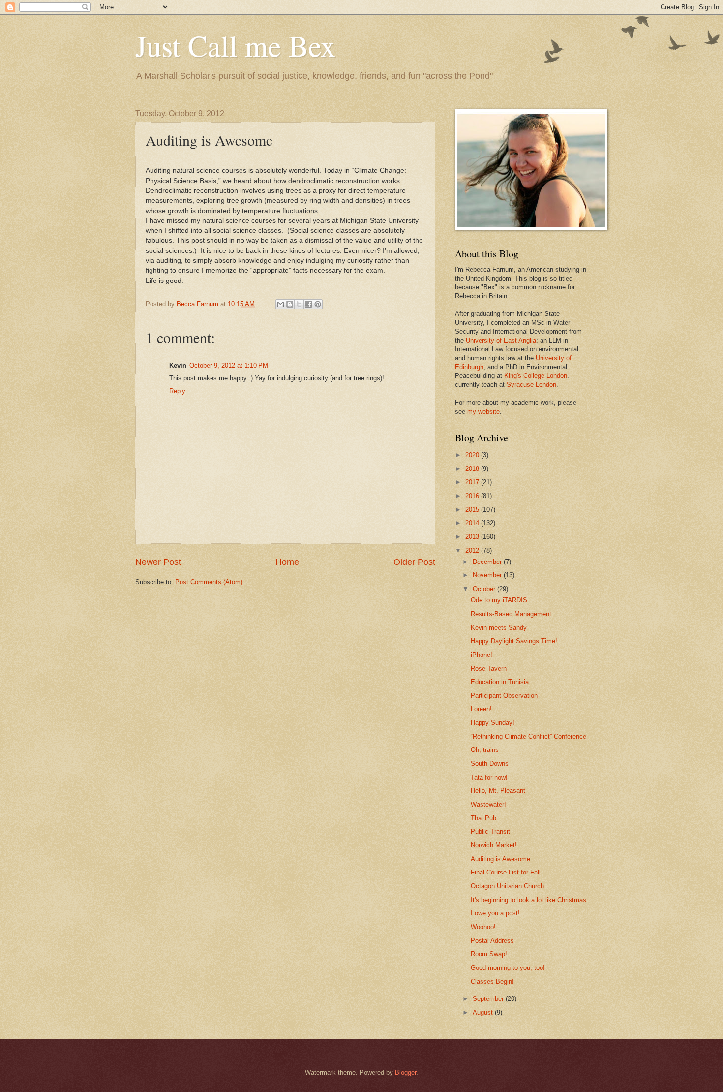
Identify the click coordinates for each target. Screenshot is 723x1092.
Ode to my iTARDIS (499, 600)
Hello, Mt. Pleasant (498, 790)
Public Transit (490, 831)
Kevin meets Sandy (499, 627)
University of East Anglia (501, 340)
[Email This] (280, 304)
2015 (473, 509)
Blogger (405, 1072)
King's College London (535, 375)
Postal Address (492, 940)
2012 (473, 550)
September (489, 998)
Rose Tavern (489, 668)
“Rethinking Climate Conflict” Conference (528, 736)
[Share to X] (299, 304)
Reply (177, 391)
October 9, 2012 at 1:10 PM (228, 365)
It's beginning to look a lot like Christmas (528, 900)
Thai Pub (483, 818)
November (488, 575)
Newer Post (158, 562)
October (485, 589)
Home (287, 562)
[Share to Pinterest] (318, 304)
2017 (473, 482)
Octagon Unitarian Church (507, 886)
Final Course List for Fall (506, 872)
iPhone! (481, 654)
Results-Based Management (511, 614)
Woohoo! (483, 927)
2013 (473, 536)
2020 (473, 455)
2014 (473, 523)
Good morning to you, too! (508, 967)
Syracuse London (531, 384)
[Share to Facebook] (308, 304)
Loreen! (481, 709)
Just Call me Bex (235, 45)
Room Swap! (489, 954)
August (484, 1012)
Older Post (414, 562)
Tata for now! (489, 777)
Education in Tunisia (500, 682)
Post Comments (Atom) (208, 582)
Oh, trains (485, 749)
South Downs (490, 763)
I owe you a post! (495, 913)
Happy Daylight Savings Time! (514, 641)
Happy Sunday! (492, 722)
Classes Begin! (492, 981)
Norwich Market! (494, 845)
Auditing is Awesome (500, 859)
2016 (473, 495)
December (488, 561)
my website (483, 411)
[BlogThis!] (290, 304)
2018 (473, 468)
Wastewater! (488, 804)
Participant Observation (504, 695)
